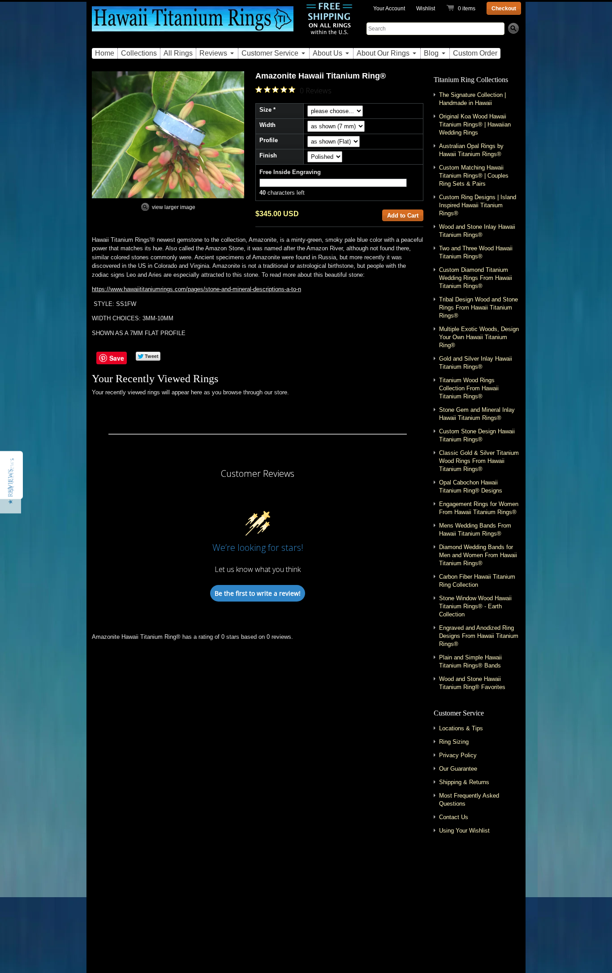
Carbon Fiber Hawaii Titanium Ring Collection (477, 580)
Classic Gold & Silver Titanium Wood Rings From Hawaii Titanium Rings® (479, 460)
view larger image (173, 207)
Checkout (503, 8)
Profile (268, 140)
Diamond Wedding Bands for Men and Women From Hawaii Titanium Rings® (478, 555)
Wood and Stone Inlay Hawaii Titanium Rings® (477, 230)
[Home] (192, 24)
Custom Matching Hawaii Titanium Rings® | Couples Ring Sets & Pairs (474, 175)
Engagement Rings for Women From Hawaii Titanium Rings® (478, 508)
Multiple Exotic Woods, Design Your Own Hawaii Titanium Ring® (479, 337)
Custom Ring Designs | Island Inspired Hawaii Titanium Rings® (477, 205)
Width (267, 125)
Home (104, 53)
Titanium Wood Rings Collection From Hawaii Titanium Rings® (469, 388)
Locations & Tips (461, 728)
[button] (10, 487)
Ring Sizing (454, 741)
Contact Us (453, 817)
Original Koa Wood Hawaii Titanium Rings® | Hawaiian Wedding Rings (475, 124)
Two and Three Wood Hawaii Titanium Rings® (476, 252)
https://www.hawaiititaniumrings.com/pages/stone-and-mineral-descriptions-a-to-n (196, 289)
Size (265, 109)
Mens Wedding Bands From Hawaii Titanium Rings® (475, 529)
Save (116, 357)
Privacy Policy (458, 755)
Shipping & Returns (464, 782)
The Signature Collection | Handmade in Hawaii (472, 99)
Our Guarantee (458, 768)
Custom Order (475, 53)
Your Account (389, 8)
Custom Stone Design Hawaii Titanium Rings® (477, 435)
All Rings (178, 53)
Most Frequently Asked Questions (469, 799)
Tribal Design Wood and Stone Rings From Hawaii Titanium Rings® (478, 307)
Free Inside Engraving (290, 172)
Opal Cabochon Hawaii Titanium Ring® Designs (470, 486)
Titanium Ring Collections (471, 79)
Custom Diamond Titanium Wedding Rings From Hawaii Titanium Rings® (475, 277)
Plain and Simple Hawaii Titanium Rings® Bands (470, 661)
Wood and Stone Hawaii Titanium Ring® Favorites (472, 683)
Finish (268, 155)
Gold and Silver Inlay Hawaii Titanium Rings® (475, 362)
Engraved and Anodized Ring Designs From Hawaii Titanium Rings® (478, 635)
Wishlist (425, 8)
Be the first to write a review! (258, 593)
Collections (139, 53)
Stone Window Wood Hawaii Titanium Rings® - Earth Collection (475, 606)
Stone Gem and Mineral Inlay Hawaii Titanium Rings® (477, 413)
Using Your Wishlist (464, 830)
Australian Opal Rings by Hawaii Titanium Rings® (471, 150)
